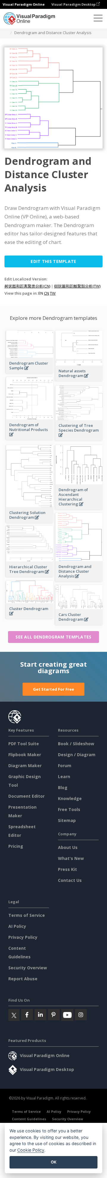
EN (40, 293)
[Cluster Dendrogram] (29, 616)
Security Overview (27, 968)
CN (46, 293)
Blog (62, 787)
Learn (64, 776)
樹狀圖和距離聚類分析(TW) (77, 286)
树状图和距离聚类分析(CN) (27, 286)
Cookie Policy (30, 1150)
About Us (68, 847)
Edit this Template (53, 261)
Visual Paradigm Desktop (73, 4)
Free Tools (69, 809)
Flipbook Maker (24, 754)
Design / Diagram (76, 754)
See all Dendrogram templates (53, 637)
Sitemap (67, 820)
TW (53, 293)
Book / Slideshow (76, 743)
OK (53, 1162)
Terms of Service (26, 915)
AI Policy (17, 926)
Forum (64, 765)
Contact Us (70, 880)
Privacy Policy (22, 937)
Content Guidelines (29, 1119)
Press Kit (67, 869)
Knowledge (70, 798)
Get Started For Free (53, 689)
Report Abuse (22, 978)
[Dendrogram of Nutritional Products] (29, 437)
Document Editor (26, 796)
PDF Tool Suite (23, 743)
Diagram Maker (25, 765)
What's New (71, 858)
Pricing (15, 846)
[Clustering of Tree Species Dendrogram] (79, 438)
